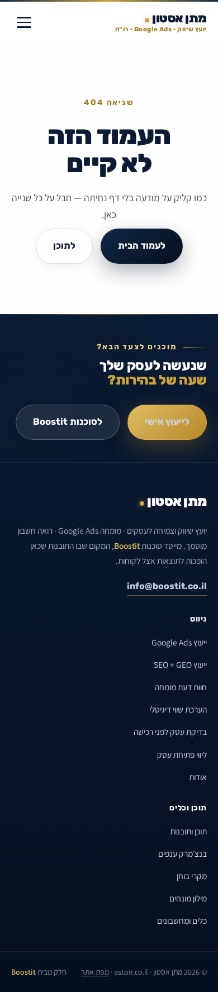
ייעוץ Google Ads (179, 642)
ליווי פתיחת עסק (182, 754)
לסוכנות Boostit (67, 421)
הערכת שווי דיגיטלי (178, 709)
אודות (198, 776)
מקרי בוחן (192, 875)
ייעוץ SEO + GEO (180, 664)
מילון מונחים (188, 898)
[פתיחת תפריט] (24, 22)
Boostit (127, 545)
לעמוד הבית (141, 245)
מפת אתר (95, 972)
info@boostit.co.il (167, 586)
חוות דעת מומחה (181, 686)
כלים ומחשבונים (182, 920)
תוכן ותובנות (188, 831)
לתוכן (64, 245)
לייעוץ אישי (167, 421)
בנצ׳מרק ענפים (182, 853)
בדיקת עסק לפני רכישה (170, 731)
